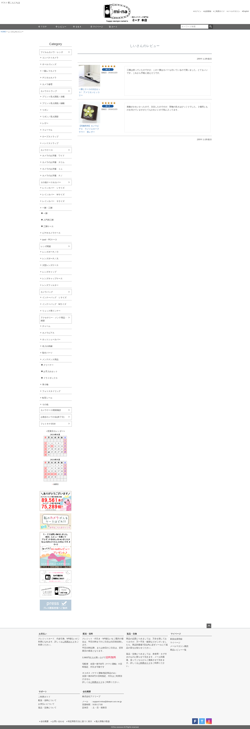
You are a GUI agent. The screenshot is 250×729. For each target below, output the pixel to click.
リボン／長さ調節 (50, 116)
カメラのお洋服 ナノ (52, 175)
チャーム (46, 326)
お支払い (43, 634)
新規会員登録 (176, 639)
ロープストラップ (50, 136)
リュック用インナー (51, 311)
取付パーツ (47, 353)
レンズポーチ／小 (50, 252)
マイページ (98, 26)
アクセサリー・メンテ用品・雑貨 (54, 319)
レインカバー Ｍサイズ (53, 194)
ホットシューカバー (51, 339)
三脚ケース (48, 226)
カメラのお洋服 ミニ (52, 169)
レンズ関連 (46, 246)
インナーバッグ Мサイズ (54, 304)
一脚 (45, 213)
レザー (45, 123)
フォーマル (47, 130)
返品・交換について (47, 707)
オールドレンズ (49, 64)
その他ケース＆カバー (51, 182)
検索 (210, 27)
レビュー (62, 26)
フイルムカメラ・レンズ (52, 52)
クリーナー (48, 365)
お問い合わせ (58, 721)
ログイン (197, 11)
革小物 (45, 384)
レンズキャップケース (52, 278)
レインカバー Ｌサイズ (53, 188)
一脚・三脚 (47, 208)
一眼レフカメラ (49, 71)
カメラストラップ (49, 91)
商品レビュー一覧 (178, 650)
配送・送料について (47, 700)
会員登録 (207, 11)
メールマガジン (234, 11)
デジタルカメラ (49, 77)
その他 (45, 404)
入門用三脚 (48, 220)
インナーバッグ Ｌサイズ (54, 297)
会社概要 (87, 691)
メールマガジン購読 (179, 646)
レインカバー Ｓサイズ (53, 201)
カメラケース (47, 150)
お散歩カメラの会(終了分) (52, 417)
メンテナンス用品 (50, 359)
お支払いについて (46, 704)
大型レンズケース (50, 265)
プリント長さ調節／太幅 (53, 96)
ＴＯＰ (44, 26)
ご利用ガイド (219, 11)
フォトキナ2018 (48, 424)
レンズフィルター (50, 285)
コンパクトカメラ (50, 57)
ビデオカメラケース (51, 233)
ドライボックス (50, 378)
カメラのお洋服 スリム (53, 162)
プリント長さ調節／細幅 (53, 103)
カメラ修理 (47, 84)
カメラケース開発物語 (51, 410)
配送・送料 (88, 634)
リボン (45, 110)
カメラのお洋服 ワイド (53, 155)
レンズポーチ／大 (50, 258)
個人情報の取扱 (102, 721)
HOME (3, 32)
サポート (43, 691)
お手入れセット (50, 371)
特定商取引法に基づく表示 (80, 721)
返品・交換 (132, 634)
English (246, 11)
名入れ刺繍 (47, 346)
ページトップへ (209, 626)
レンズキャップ (49, 272)
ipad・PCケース (49, 239)
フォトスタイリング (51, 391)
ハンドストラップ (50, 143)
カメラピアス (48, 333)
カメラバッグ (47, 292)
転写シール (47, 398)
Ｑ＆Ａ (78, 26)
